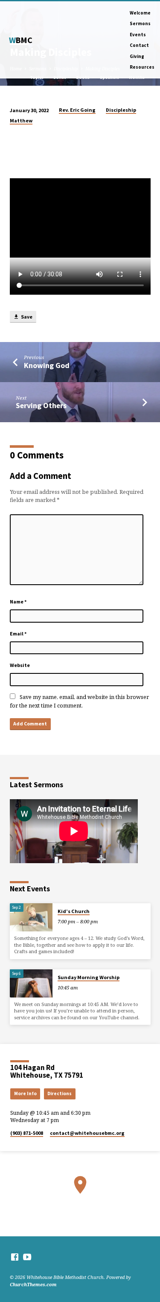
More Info (25, 1093)
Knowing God (47, 365)
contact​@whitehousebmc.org (87, 1133)
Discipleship (121, 110)
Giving (137, 56)
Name (18, 601)
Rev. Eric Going (77, 110)
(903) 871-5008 (26, 1133)
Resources (142, 67)
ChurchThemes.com (33, 1284)
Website (20, 665)
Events (138, 35)
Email (18, 633)
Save (26, 316)
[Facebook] (15, 1257)
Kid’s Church (74, 911)
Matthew (21, 120)
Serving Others (41, 405)
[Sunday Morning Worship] (31, 983)
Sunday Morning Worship (88, 977)
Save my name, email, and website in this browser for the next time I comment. (79, 701)
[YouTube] (27, 1257)
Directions (59, 1093)
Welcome (140, 13)
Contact (139, 45)
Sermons (140, 23)
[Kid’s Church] (31, 917)
